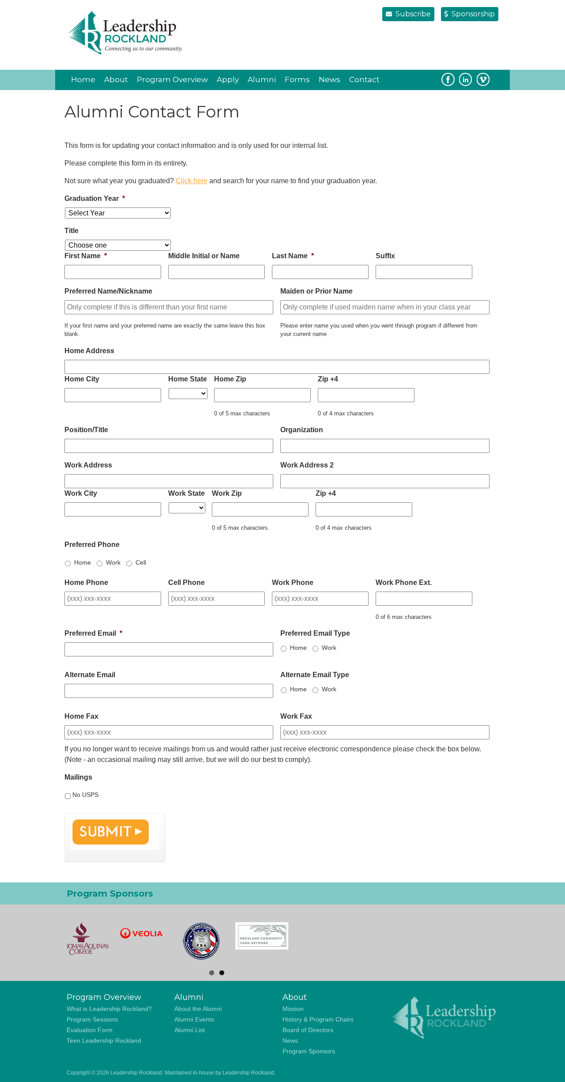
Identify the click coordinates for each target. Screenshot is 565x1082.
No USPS (85, 794)
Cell (141, 562)
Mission (293, 1008)
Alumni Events (194, 1019)
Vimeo (483, 79)
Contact (364, 79)
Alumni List (189, 1029)
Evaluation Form (90, 1029)
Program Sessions (92, 1019)
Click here (191, 181)
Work (113, 562)
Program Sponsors (308, 1051)
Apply (228, 79)
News (329, 79)
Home (83, 79)
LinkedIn (465, 79)
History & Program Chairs (318, 1019)
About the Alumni (198, 1008)
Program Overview (172, 79)
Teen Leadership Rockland (104, 1040)
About (116, 79)
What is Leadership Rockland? (109, 1008)
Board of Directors (307, 1029)
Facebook (448, 79)
